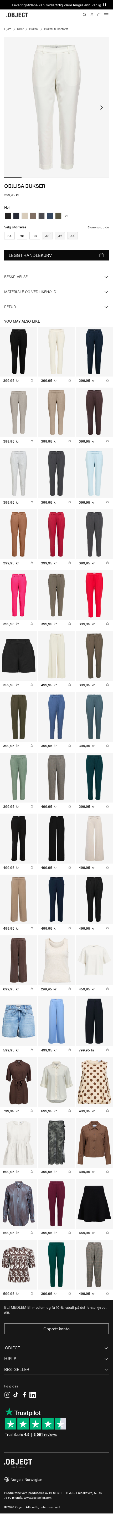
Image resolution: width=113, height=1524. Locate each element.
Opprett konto (56, 1329)
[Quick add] (31, 380)
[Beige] (33, 215)
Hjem (7, 28)
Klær (20, 28)
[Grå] (24, 215)
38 (35, 235)
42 (60, 235)
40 (47, 235)
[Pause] (104, 5)
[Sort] (8, 215)
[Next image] (101, 107)
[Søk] (84, 15)
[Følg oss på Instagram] (7, 1395)
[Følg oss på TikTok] (16, 1395)
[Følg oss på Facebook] (24, 1395)
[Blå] (16, 215)
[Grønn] (58, 215)
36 (22, 235)
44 (72, 235)
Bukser (33, 28)
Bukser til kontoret (56, 28)
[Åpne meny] (106, 14)
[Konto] (92, 15)
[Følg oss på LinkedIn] (32, 1395)
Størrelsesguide (98, 227)
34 (9, 235)
